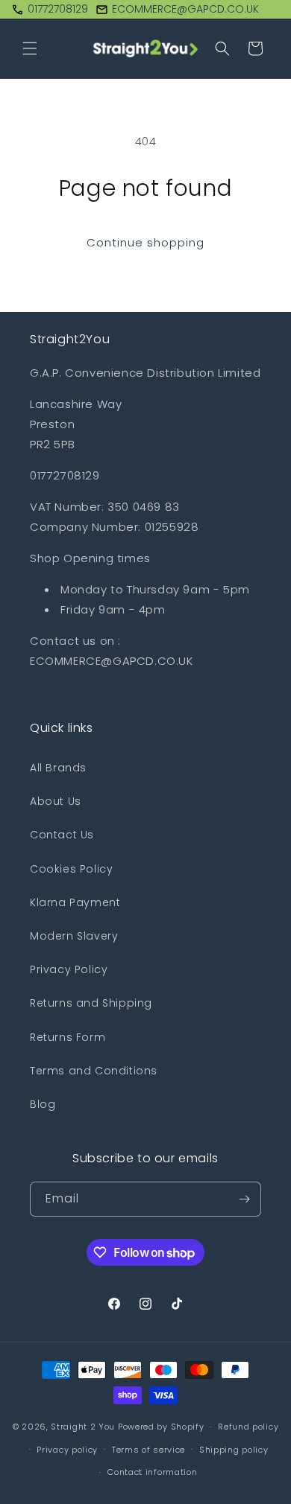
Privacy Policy (68, 969)
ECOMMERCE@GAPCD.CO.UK (185, 8)
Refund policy (248, 1427)
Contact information (152, 1472)
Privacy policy (67, 1450)
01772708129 (58, 8)
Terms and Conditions (93, 1070)
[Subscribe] (244, 1199)
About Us (55, 801)
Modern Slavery (74, 935)
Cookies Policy (71, 868)
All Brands (58, 767)
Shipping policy (234, 1450)
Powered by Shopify (161, 1427)
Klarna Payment (75, 902)
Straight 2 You (83, 1427)
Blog (42, 1104)
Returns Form (67, 1037)
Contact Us (62, 834)
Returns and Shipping (91, 1002)
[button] (29, 48)
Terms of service (148, 1450)
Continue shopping (145, 242)
